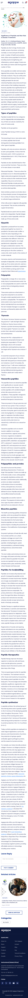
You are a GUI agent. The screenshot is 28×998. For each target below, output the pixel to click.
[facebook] (2, 983)
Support (3, 947)
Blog (16, 947)
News (2, 944)
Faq (16, 950)
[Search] (23, 2)
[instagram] (10, 983)
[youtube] (13, 983)
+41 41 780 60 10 (8, 972)
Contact (17, 944)
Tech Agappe (18, 941)
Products (3, 950)
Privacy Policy (18, 956)
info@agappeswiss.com (11, 975)
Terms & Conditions (20, 953)
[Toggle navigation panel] (2, 2)
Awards (3, 956)
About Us (3, 941)
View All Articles (14, 912)
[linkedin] (17, 983)
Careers (3, 953)
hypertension (22, 271)
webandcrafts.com (18, 995)
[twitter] (6, 983)
